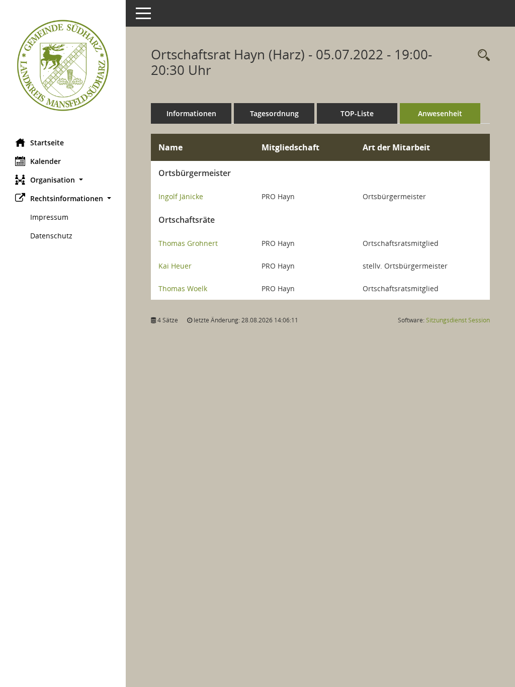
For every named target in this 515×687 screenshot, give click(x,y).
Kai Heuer (175, 266)
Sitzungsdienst (458, 320)
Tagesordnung (274, 113)
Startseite (47, 142)
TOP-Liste (357, 113)
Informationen (191, 113)
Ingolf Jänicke (180, 196)
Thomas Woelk (182, 288)
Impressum (49, 217)
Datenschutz (51, 235)
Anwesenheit (440, 113)
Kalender (45, 161)
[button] (63, 179)
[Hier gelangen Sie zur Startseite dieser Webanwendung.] (63, 65)
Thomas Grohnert (188, 243)
